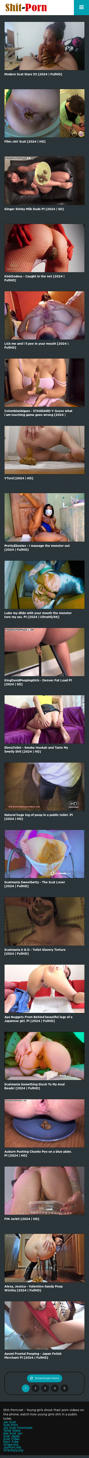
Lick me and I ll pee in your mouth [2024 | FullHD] (36, 346)
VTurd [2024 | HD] (18, 478)
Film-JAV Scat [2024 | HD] (25, 141)
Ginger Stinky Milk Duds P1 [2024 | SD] (34, 209)
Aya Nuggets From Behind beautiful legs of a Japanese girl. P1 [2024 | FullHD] (38, 1019)
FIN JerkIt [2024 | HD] (21, 1219)
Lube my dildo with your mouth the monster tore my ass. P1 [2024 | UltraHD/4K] (38, 615)
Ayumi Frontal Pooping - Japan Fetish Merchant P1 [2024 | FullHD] (33, 1356)
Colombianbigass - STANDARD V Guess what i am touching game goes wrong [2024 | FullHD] (38, 413)
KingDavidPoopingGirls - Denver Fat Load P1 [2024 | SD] (38, 682)
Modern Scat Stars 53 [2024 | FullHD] (33, 74)
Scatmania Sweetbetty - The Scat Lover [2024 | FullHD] (34, 884)
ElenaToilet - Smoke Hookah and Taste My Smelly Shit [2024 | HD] (36, 750)
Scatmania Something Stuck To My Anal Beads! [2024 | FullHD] (34, 1086)
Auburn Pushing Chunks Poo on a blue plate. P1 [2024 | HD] (38, 1154)
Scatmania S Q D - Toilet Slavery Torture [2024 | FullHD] (35, 952)
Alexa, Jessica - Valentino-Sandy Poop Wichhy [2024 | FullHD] (33, 1288)
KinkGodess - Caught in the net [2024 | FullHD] (34, 278)
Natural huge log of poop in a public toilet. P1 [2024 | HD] (38, 817)
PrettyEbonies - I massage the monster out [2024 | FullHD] (37, 548)
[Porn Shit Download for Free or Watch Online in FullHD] (27, 7)
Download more (47, 1378)
